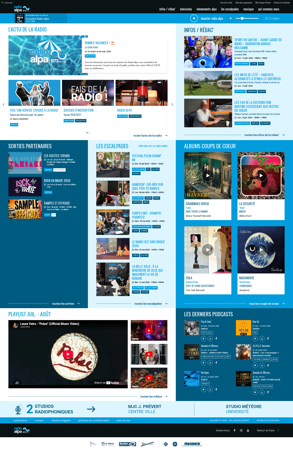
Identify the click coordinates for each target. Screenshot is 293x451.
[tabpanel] (34, 104)
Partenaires (20, 420)
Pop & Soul (206, 321)
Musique (248, 8)
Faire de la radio (226, 3)
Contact (39, 420)
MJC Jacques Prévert (263, 3)
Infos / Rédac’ (167, 8)
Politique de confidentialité (93, 420)
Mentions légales (61, 420)
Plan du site (123, 420)
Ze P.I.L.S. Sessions (261, 346)
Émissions (186, 8)
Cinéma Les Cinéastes (282, 3)
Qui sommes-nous (268, 8)
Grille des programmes (243, 3)
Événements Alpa (207, 8)
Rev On (256, 321)
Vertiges (205, 372)
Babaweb (274, 420)
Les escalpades (230, 8)
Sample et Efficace (209, 346)
